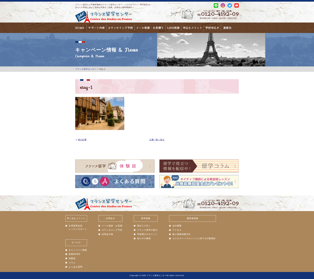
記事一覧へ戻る (156, 139)
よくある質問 (75, 267)
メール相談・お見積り (150, 27)
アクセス (177, 230)
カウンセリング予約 (120, 27)
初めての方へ (144, 225)
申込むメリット (192, 27)
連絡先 (227, 27)
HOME (79, 27)
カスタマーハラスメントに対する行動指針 (194, 238)
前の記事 (82, 139)
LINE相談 (173, 27)
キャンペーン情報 (78, 250)
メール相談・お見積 (112, 225)
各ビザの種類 (144, 238)
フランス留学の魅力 (147, 230)
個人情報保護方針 (181, 234)
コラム (72, 262)
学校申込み (212, 27)
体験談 (72, 258)
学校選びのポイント (147, 234)
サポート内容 (96, 27)
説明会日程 (107, 234)
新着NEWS (74, 254)
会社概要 (177, 225)
